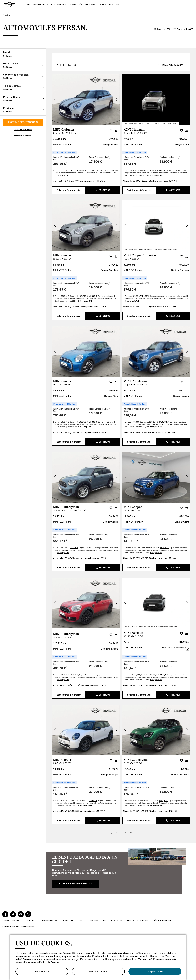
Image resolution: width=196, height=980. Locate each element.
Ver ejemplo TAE (63, 175)
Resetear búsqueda (23, 129)
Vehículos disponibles (37, 4)
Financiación (76, 4)
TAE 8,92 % (93, 801)
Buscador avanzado (23, 135)
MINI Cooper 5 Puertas (140, 256)
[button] (116, 99)
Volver (7, 15)
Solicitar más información (69, 190)
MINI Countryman (136, 382)
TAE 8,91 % (163, 801)
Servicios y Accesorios (95, 4)
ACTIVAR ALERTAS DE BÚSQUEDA (75, 883)
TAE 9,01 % (163, 170)
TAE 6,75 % (164, 675)
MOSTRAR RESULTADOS (23, 122)
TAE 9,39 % (74, 170)
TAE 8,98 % (93, 296)
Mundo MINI (114, 4)
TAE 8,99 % (93, 422)
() (163, 29)
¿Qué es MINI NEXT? (59, 4)
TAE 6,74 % (164, 548)
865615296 (104, 190)
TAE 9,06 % (163, 422)
